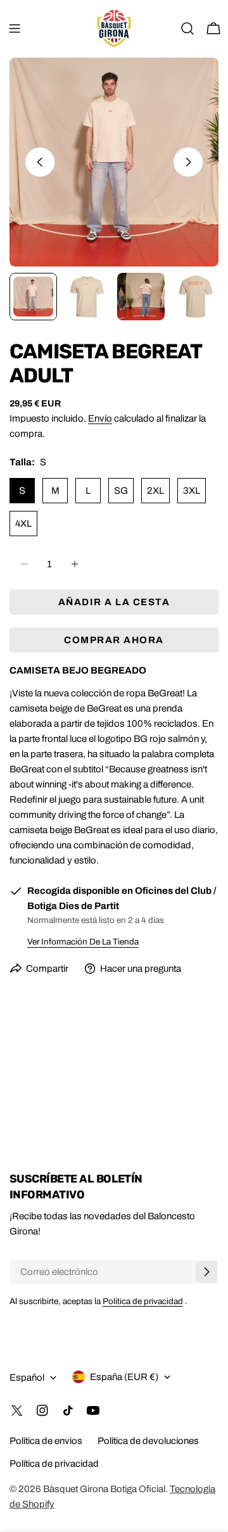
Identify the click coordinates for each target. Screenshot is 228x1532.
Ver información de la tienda (83, 941)
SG (121, 491)
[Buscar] (187, 28)
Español (27, 1377)
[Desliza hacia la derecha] (188, 162)
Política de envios (46, 1441)
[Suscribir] (206, 1272)
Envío (100, 418)
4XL (23, 523)
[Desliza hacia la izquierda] (40, 162)
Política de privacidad (143, 1301)
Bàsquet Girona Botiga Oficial (104, 1489)
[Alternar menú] (14, 28)
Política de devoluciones (148, 1441)
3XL (191, 491)
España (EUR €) (124, 1377)
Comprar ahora (114, 640)
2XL (155, 491)
